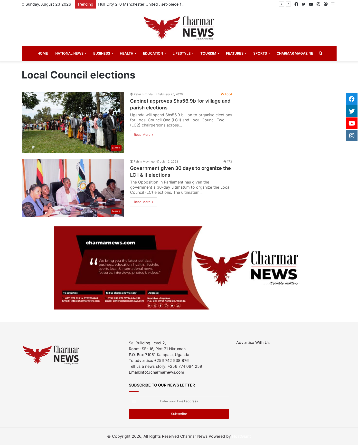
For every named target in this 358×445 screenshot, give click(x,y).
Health (126, 53)
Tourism (208, 53)
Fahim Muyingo (144, 161)
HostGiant (241, 436)
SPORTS (260, 53)
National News (69, 53)
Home (43, 53)
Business (101, 53)
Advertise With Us (253, 342)
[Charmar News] (179, 27)
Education (153, 53)
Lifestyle (182, 53)
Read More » (143, 134)
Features (235, 53)
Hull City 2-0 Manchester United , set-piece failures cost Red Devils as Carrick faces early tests (186, 4)
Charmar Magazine (295, 53)
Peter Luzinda (143, 94)
